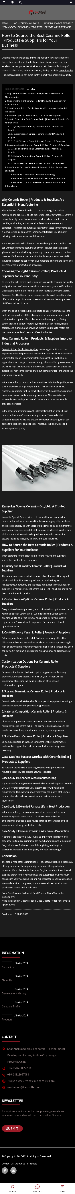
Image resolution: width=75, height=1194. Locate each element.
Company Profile (11, 1006)
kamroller (31, 89)
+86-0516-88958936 (19, 1068)
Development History (14, 993)
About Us (7, 980)
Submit (12, 1128)
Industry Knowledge (26, 23)
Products (7, 1019)
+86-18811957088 (18, 1074)
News (5, 23)
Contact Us (8, 967)
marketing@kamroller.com (24, 1087)
